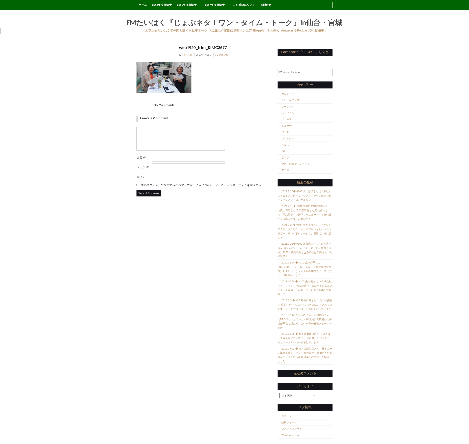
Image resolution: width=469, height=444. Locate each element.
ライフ (285, 157)
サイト (140, 177)
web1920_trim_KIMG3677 (203, 48)
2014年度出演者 (162, 5)
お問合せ (266, 5)
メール (142, 167)
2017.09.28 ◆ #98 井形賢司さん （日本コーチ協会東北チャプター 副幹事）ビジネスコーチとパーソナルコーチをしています (305, 338)
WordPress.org (290, 435)
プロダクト (287, 138)
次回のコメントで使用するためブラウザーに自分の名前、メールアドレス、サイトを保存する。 (202, 185)
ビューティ (287, 125)
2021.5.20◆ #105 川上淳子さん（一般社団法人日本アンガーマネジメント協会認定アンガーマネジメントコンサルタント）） (304, 195)
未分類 (285, 170)
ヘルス (285, 144)
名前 (140, 157)
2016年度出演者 (187, 5)
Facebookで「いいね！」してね (305, 52)
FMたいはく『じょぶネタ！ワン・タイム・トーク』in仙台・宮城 (234, 23)
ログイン (286, 416)
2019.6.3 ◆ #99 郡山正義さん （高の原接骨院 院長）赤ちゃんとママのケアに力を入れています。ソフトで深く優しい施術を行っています (305, 304)
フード (285, 132)
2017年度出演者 (215, 5)
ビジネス (286, 119)
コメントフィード (291, 428)
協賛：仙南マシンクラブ (295, 163)
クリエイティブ (290, 100)
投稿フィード (289, 422)
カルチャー (287, 93)
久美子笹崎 (187, 55)
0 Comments (221, 55)
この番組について (244, 5)
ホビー (285, 151)
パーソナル (287, 113)
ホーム (143, 5)
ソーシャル (287, 106)
